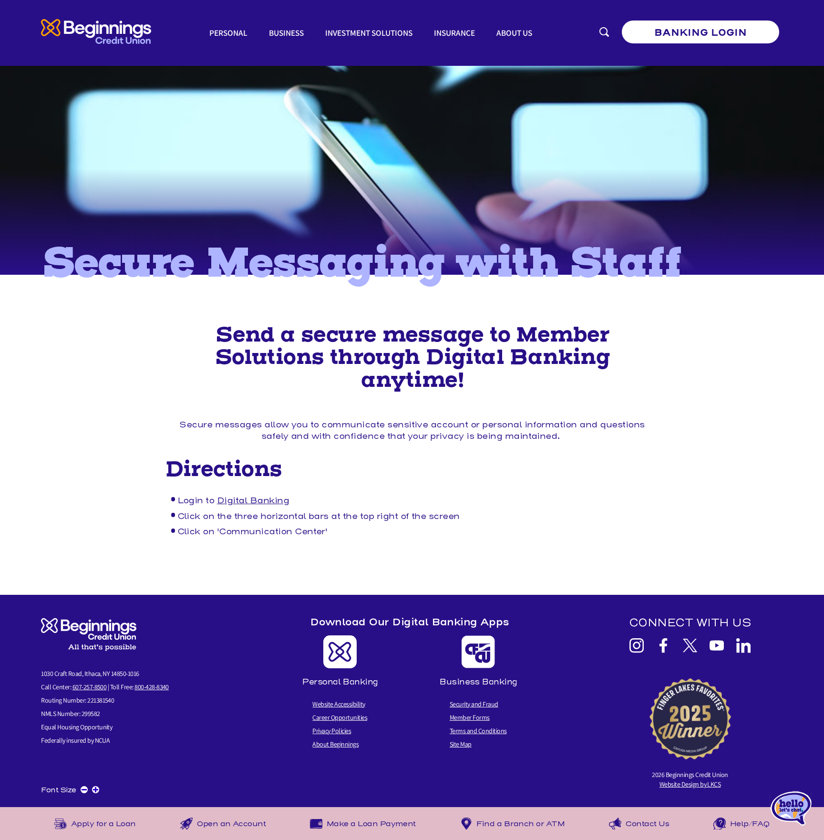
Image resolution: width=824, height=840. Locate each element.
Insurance (454, 32)
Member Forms (470, 717)
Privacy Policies (331, 730)
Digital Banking (253, 500)
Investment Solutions (368, 32)
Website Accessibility (338, 704)
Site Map (461, 744)
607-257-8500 (89, 687)
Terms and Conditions (478, 730)
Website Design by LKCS (690, 784)
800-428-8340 (151, 687)
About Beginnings (335, 744)
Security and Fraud (474, 704)
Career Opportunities (339, 717)
